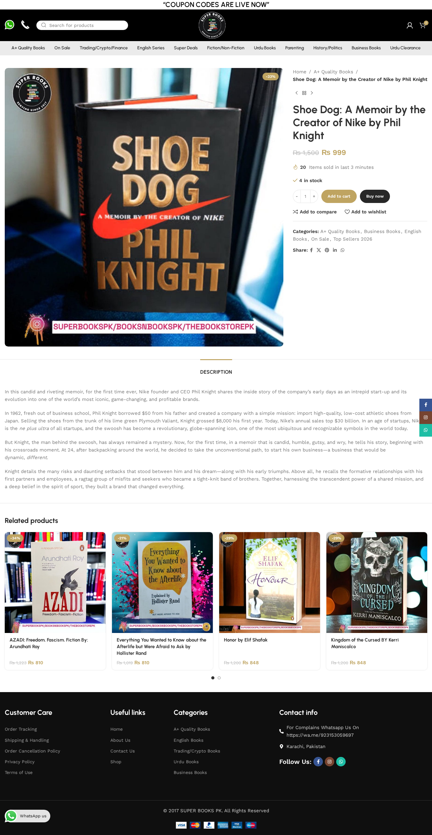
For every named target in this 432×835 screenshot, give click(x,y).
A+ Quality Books (333, 72)
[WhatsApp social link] (342, 250)
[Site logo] (212, 25)
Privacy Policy (19, 761)
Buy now (375, 196)
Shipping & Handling (27, 740)
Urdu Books (186, 761)
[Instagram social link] (329, 761)
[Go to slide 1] (212, 677)
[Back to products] (304, 93)
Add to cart (339, 196)
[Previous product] (296, 93)
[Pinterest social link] (327, 250)
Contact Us (122, 750)
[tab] (216, 368)
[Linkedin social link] (335, 250)
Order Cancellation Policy (32, 750)
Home (299, 72)
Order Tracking (21, 729)
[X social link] (319, 250)
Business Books (382, 231)
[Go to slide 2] (219, 677)
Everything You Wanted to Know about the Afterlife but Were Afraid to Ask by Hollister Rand (161, 646)
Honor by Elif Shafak (246, 640)
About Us (120, 740)
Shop (115, 761)
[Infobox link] (9, 25)
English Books (188, 740)
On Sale (320, 239)
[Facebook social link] (311, 250)
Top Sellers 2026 (352, 239)
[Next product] (312, 93)
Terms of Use (19, 772)
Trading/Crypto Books (197, 750)
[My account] (410, 25)
